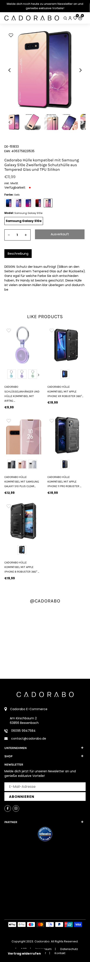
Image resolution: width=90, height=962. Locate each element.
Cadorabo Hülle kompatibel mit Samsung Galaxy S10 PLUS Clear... (21, 481)
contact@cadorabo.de (28, 738)
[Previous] (10, 70)
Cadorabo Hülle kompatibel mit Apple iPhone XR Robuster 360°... (65, 391)
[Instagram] (16, 808)
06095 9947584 (23, 730)
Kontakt (60, 953)
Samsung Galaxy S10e (24, 221)
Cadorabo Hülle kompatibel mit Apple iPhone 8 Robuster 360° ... (21, 567)
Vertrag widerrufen (24, 953)
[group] (23, 345)
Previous (8, 375)
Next (38, 375)
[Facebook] (7, 808)
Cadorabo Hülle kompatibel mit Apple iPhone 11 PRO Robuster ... (64, 481)
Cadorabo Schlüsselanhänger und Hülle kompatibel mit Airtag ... (22, 393)
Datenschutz (69, 949)
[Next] (80, 70)
